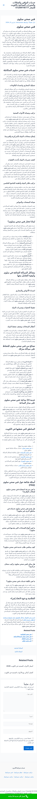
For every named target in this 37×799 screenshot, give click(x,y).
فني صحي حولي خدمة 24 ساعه (22, 636)
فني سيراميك (9, 772)
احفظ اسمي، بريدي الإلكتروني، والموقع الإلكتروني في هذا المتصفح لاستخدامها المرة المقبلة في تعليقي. (18, 740)
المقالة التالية (18, 651)
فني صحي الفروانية (25, 452)
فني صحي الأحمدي (26, 457)
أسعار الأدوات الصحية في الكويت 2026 (19, 666)
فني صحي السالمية (26, 634)
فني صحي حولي (26, 448)
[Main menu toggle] (4, 5)
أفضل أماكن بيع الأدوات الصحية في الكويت (18, 673)
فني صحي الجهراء (26, 461)
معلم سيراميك (18, 772)
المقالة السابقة (18, 648)
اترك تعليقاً (32, 22)
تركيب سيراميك (27, 772)
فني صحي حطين (26, 641)
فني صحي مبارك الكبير (24, 465)
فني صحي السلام (26, 639)
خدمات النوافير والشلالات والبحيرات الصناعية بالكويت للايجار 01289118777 (23, 5)
